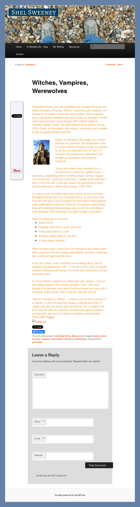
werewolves (57, 339)
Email (39, 438)
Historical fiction (63, 335)
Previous (109, 64)
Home (19, 46)
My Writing (58, 46)
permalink (37, 342)
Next (121, 64)
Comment (39, 374)
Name (39, 421)
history (96, 335)
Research (76, 335)
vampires (46, 339)
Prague (50, 317)
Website (38, 455)
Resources (74, 46)
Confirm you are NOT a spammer (51, 475)
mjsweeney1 (81, 339)
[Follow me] (39, 321)
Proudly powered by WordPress (70, 495)
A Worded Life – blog (37, 46)
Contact (20, 54)
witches (68, 339)
